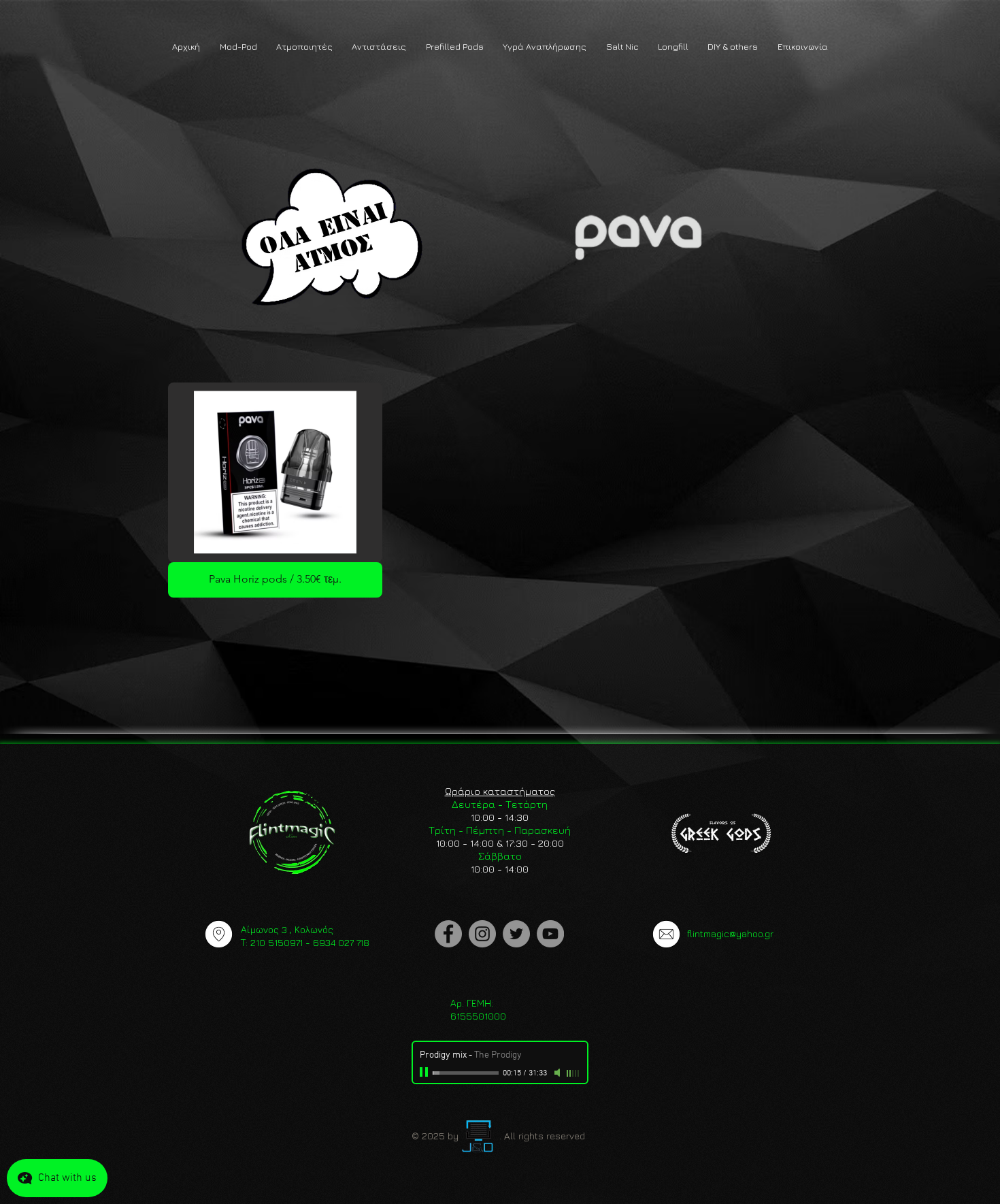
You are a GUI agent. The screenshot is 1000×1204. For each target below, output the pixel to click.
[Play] (425, 1072)
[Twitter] (516, 933)
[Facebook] (448, 933)
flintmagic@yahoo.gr (730, 933)
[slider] (573, 1073)
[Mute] (558, 1072)
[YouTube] (550, 933)
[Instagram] (482, 933)
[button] (238, 47)
